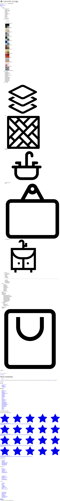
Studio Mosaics (4, 402)
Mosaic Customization (5, 488)
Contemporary (4, 384)
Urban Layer (4, 400)
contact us (48, 380)
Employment (3, 495)
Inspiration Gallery (4, 487)
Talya (3, 390)
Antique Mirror (4, 399)
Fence (3, 408)
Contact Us (3, 483)
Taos (3, 397)
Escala (3, 391)
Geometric (3, 386)
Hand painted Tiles (4, 463)
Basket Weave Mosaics (5, 404)
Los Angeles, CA (4, 470)
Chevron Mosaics (4, 403)
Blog (2, 484)
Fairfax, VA (3, 469)
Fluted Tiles (3, 460)
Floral (3, 385)
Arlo (3, 407)
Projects (3, 494)
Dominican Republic (4, 479)
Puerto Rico (3, 476)
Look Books (3, 486)
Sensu (3, 409)
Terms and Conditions (5, 496)
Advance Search (10, 3)
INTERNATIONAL (4, 477)
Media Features (4, 493)
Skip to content (2, 374)
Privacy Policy (4, 497)
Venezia (3, 401)
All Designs (1, 381)
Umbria (3, 394)
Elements (3, 392)
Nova (3, 398)
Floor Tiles (3, 461)
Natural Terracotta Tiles (5, 462)
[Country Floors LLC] (9, 2)
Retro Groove (4, 405)
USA (2, 468)
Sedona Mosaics (4, 406)
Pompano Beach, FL (4, 472)
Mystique (3, 395)
